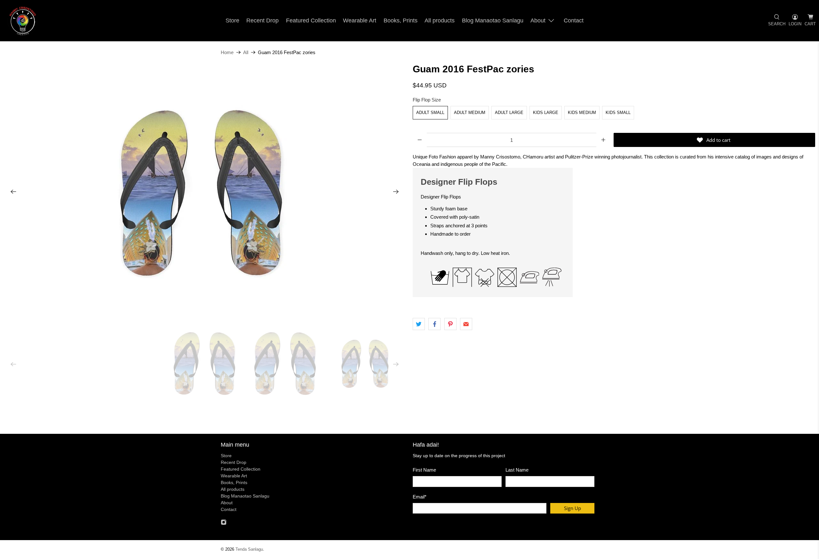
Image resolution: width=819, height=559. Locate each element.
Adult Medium (469, 112)
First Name (424, 470)
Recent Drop (262, 20)
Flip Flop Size (427, 99)
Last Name (517, 470)
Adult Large (509, 112)
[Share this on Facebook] (434, 324)
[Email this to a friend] (466, 324)
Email (419, 496)
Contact (574, 20)
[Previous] (13, 192)
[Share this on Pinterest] (450, 324)
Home (227, 52)
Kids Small (618, 112)
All (245, 52)
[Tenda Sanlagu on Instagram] (224, 523)
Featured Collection (311, 20)
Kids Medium (582, 112)
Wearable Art (359, 20)
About (537, 20)
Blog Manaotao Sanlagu (492, 20)
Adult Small (430, 112)
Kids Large (545, 112)
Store (232, 20)
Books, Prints (400, 20)
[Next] (396, 192)
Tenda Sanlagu (249, 549)
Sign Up (572, 508)
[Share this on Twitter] (419, 324)
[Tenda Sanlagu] (23, 20)
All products (440, 20)
